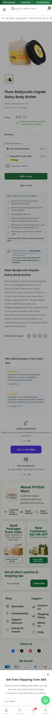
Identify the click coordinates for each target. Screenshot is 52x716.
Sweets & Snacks (17, 629)
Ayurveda (9, 18)
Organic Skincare (17, 621)
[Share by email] (45, 336)
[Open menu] (4, 9)
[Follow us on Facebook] (13, 651)
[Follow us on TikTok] (39, 651)
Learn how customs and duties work (26, 258)
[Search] (13, 8)
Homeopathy (22, 18)
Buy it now (26, 185)
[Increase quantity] (34, 135)
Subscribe (39, 583)
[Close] (48, 674)
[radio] (7, 148)
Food (31, 18)
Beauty (38, 18)
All (3, 18)
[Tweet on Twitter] (40, 336)
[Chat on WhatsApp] (45, 700)
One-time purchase (19, 148)
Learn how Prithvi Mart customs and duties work (25, 239)
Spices (46, 18)
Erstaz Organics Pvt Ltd (16, 103)
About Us (41, 624)
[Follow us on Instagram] (30, 651)
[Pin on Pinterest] (34, 336)
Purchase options (13, 143)
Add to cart (26, 176)
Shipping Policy (43, 615)
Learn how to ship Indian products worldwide (25, 261)
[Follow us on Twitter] (21, 651)
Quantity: (9, 134)
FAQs (40, 632)
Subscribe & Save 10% (21, 158)
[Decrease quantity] (19, 135)
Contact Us (42, 607)
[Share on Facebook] (29, 336)
